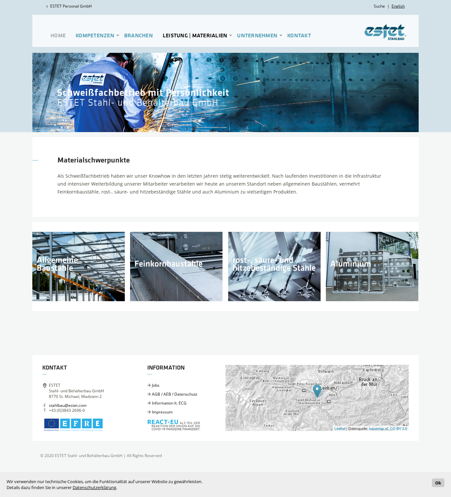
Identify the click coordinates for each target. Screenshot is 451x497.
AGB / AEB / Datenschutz (174, 394)
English (398, 6)
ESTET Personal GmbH (71, 6)
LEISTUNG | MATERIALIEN (195, 36)
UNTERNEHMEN (257, 36)
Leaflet (339, 428)
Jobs (155, 385)
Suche (379, 6)
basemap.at (378, 428)
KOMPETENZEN (95, 36)
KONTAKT (299, 36)
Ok (438, 483)
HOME (58, 36)
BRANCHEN (138, 36)
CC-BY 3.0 (398, 428)
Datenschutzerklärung (94, 487)
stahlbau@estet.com (68, 405)
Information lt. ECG (169, 403)
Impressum (162, 412)
